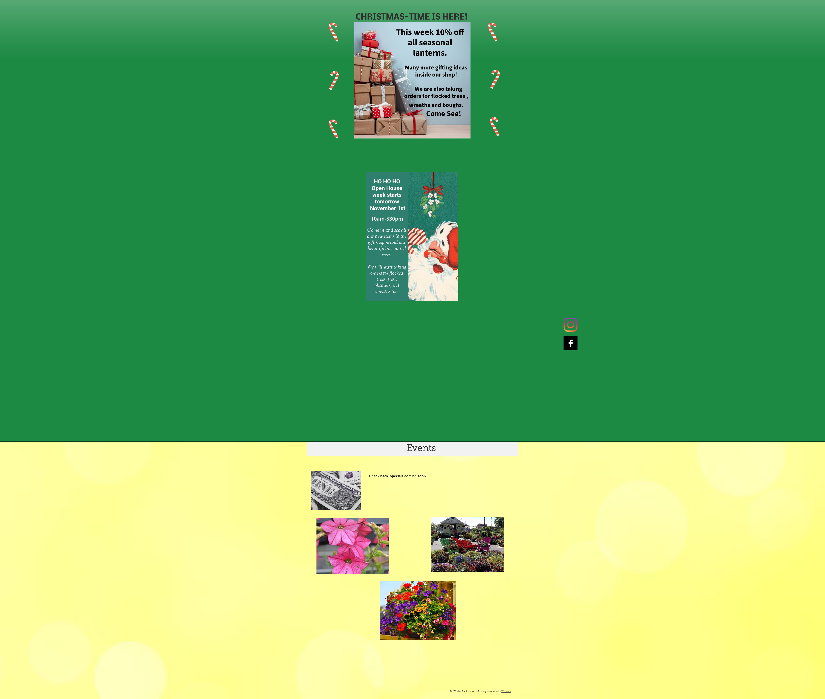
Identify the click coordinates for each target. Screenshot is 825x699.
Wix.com (506, 691)
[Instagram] (571, 325)
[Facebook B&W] (571, 343)
